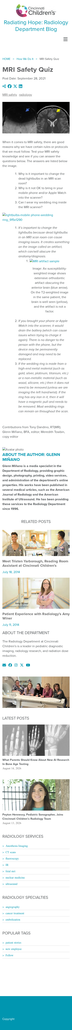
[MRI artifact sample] (44, 261)
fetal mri (10, 871)
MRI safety (9, 94)
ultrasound (11, 884)
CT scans (11, 852)
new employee (14, 949)
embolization (13, 919)
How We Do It (25, 59)
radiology (25, 94)
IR (7, 865)
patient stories (13, 942)
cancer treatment (15, 913)
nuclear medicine (15, 877)
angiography (13, 907)
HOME (6, 59)
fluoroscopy (12, 858)
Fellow (9, 955)
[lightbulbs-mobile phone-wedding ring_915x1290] (36, 217)
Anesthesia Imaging (17, 846)
